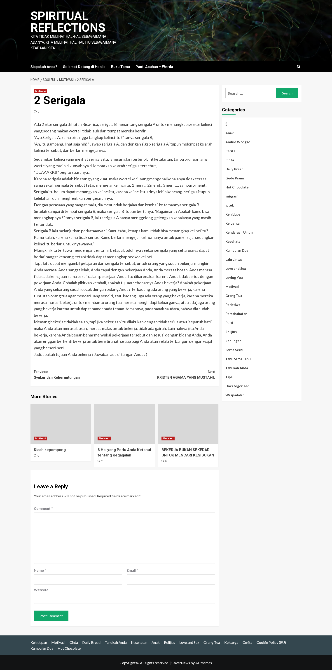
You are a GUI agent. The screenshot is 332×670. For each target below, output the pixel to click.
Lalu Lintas (233, 259)
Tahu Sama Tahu (238, 359)
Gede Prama (235, 178)
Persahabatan (236, 314)
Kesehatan (234, 241)
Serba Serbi (234, 350)
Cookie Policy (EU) (271, 642)
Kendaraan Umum (239, 232)
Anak (229, 133)
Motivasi (40, 91)
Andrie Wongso (237, 142)
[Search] (299, 67)
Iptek (229, 205)
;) (226, 124)
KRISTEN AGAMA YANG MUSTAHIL (186, 375)
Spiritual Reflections (67, 22)
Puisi (229, 323)
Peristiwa (232, 305)
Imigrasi (231, 196)
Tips (228, 377)
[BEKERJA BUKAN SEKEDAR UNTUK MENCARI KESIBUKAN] (188, 424)
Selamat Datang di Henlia (84, 67)
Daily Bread (234, 169)
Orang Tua (233, 296)
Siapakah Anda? (43, 67)
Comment (43, 508)
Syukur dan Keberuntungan (57, 375)
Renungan (233, 341)
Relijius (231, 332)
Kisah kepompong (50, 449)
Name (40, 570)
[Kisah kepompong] (60, 424)
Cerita (230, 151)
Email (132, 570)
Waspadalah (235, 395)
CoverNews (180, 663)
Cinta (229, 160)
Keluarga (232, 223)
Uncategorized (237, 386)
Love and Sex (235, 268)
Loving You (234, 277)
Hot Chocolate (237, 187)
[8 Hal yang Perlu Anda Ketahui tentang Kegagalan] (124, 424)
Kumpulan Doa (236, 250)
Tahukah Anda (236, 368)
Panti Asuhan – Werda (154, 67)
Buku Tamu (120, 67)
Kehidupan (234, 214)
